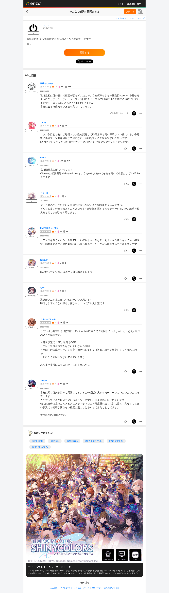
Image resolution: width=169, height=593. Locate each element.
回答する (84, 52)
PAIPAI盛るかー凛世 (49, 228)
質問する (130, 11)
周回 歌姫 (37, 441)
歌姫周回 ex (116, 441)
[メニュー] (141, 44)
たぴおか (44, 260)
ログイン (121, 4)
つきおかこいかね (48, 319)
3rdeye (43, 380)
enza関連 (53, 588)
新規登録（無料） (135, 4)
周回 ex (54, 441)
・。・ (46, 25)
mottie (43, 157)
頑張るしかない (47, 83)
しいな (43, 122)
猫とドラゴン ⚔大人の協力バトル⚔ (105, 588)
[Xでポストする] (134, 113)
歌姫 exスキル (40, 446)
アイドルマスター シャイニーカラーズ (130, 18)
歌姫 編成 (72, 441)
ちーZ (42, 288)
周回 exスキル (93, 441)
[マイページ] (140, 11)
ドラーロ (44, 193)
